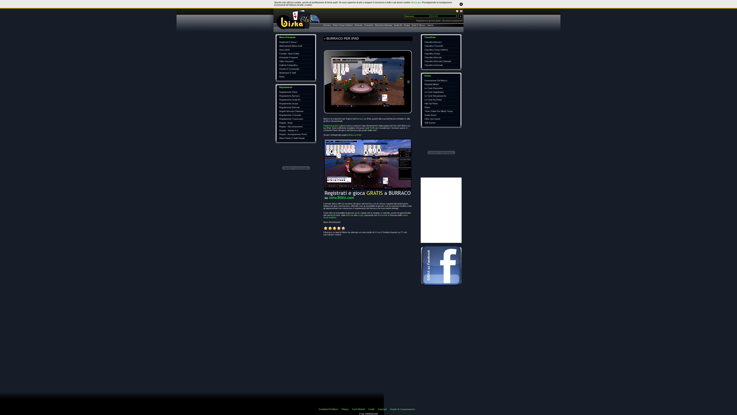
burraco (360, 119)
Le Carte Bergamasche (435, 96)
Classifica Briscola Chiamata (438, 61)
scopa (360, 215)
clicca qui (416, 2)
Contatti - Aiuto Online (289, 53)
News (282, 77)
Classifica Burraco (433, 42)
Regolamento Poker (288, 92)
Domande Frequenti (288, 57)
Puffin (372, 128)
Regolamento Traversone (291, 119)
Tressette (368, 25)
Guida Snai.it (430, 115)
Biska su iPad (354, 135)
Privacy (345, 409)
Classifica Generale (434, 65)
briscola (349, 215)
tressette (383, 215)
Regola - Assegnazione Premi (293, 134)
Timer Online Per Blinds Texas (439, 111)
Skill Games (430, 123)
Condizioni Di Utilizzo (328, 409)
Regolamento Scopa (288, 103)
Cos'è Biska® (358, 409)
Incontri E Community (289, 69)
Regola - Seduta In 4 (288, 130)
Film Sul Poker (431, 103)
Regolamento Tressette (290, 115)
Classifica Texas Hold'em (436, 50)
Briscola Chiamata (383, 25)
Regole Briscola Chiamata (291, 111)
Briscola (358, 25)
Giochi (430, 25)
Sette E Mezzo (418, 25)
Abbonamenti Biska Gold (290, 46)
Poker (427, 107)
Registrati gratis (330, 125)
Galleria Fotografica (288, 65)
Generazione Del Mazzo (436, 80)
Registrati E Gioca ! (288, 42)
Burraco (327, 25)
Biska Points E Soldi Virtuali (291, 138)
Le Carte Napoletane (434, 92)
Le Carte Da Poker (433, 100)
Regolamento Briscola (289, 107)
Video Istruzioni (286, 61)
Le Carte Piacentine (434, 88)
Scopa (407, 25)
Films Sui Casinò (432, 119)
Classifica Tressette (434, 46)
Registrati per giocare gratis (428, 21)
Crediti (371, 409)
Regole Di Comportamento (402, 409)
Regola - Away (286, 123)
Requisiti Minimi (432, 84)
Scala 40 (398, 25)
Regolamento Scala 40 (289, 100)
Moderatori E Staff (287, 73)
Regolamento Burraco (289, 96)
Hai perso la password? (452, 21)
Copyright (382, 409)
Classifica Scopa (432, 53)
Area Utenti (284, 50)
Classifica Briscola (433, 57)
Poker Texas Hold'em (343, 25)
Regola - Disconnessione (291, 126)
